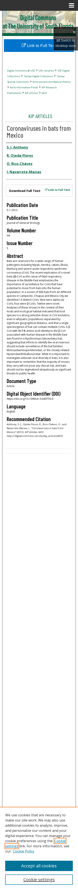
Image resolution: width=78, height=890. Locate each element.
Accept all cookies (39, 866)
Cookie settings (39, 879)
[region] (39, 848)
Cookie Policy (23, 851)
